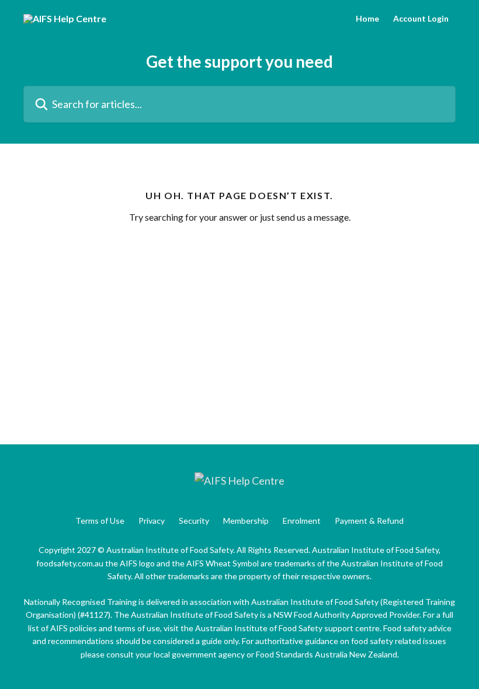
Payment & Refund (369, 521)
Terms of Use (99, 521)
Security (194, 521)
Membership (246, 521)
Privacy (151, 521)
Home (367, 19)
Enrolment (302, 521)
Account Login (421, 19)
